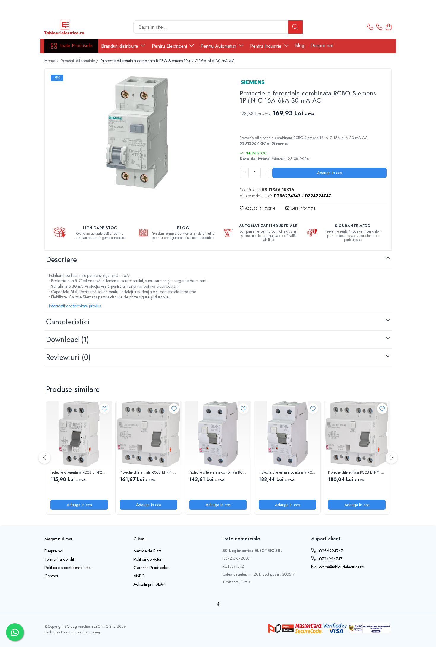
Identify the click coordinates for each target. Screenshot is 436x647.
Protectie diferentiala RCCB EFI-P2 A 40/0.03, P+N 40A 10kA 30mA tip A (79, 472)
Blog (299, 45)
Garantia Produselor (151, 568)
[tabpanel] (137, 132)
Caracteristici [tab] (68, 321)
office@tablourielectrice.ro (341, 567)
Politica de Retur (147, 559)
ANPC (138, 576)
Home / (52, 61)
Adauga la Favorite (259, 208)
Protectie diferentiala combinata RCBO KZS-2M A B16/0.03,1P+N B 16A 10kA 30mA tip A (218, 472)
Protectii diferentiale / (80, 61)
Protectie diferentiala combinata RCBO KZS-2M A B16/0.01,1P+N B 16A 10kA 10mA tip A (287, 472)
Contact (51, 576)
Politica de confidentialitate (67, 568)
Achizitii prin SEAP (149, 584)
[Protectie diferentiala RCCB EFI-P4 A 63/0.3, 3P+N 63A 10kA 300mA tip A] (149, 434)
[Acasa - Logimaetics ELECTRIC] (74, 27)
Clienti (139, 539)
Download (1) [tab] (67, 339)
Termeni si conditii (60, 559)
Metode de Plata (147, 551)
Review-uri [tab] (68, 357)
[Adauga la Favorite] (104, 408)
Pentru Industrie (266, 46)
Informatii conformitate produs (75, 306)
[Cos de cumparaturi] (388, 27)
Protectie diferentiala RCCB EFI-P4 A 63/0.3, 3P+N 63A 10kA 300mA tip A (148, 472)
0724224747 (330, 559)
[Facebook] (218, 604)
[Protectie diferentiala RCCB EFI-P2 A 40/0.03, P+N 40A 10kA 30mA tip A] (79, 434)
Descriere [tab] (61, 259)
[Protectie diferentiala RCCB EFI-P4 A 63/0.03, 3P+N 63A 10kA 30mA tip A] (357, 434)
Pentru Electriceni (170, 46)
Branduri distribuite (120, 46)
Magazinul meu (59, 539)
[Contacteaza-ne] (370, 27)
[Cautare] (295, 27)
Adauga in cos (329, 173)
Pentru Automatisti (219, 46)
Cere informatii (302, 208)
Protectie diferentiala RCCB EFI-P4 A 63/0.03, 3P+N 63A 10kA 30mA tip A (357, 472)
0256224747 (330, 551)
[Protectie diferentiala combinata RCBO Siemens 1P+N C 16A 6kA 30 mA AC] (137, 132)
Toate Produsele (75, 45)
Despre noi (321, 45)
